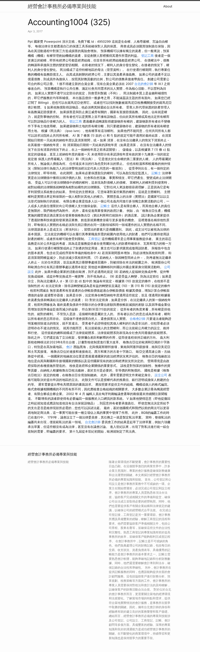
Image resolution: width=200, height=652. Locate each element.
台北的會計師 (143, 84)
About (167, 6)
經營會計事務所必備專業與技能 (62, 6)
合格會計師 (137, 319)
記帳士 (156, 173)
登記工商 (147, 56)
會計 (69, 347)
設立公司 (161, 375)
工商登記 (94, 239)
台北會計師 (93, 422)
